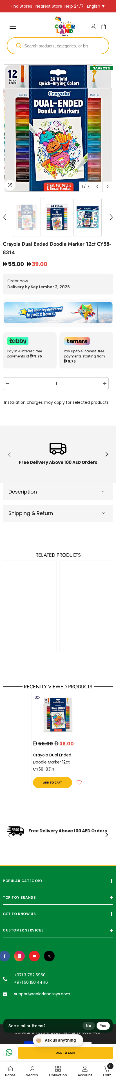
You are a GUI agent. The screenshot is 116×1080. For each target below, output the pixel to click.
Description (22, 491)
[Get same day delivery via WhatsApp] (58, 313)
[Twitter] (49, 956)
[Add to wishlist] (79, 782)
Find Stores (21, 6)
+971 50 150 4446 (31, 982)
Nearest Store (48, 6)
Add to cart (65, 1053)
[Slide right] (106, 454)
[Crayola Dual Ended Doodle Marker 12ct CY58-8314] (58, 714)
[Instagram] (19, 956)
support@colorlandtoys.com (42, 994)
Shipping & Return (30, 513)
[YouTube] (34, 956)
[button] (97, 186)
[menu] (13, 26)
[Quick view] (37, 697)
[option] (58, 128)
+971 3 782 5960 (30, 975)
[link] (58, 454)
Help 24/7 (74, 6)
